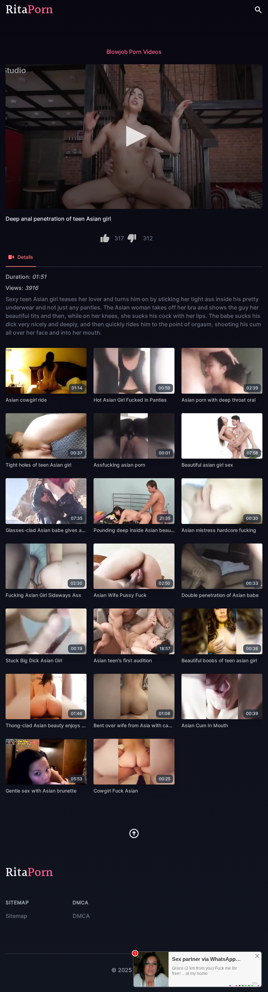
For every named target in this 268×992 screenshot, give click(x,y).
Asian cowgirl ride (26, 400)
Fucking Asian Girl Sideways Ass (43, 595)
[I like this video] (104, 238)
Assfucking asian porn (119, 465)
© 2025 (121, 970)
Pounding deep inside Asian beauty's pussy (144, 530)
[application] (134, 136)
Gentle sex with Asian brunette (41, 791)
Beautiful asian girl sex (207, 465)
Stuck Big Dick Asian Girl (34, 660)
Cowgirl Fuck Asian (116, 791)
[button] (134, 136)
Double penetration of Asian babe (220, 595)
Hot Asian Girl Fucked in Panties (130, 400)
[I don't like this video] (131, 238)
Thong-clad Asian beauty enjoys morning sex (58, 725)
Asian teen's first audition (123, 660)
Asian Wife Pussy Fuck (120, 595)
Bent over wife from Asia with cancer (136, 725)
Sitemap (16, 915)
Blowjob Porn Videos (134, 51)
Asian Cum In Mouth (204, 725)
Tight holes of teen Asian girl (38, 465)
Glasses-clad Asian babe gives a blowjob (53, 530)
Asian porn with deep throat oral (218, 400)
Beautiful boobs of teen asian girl (219, 660)
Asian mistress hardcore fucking (218, 530)
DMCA (81, 915)
